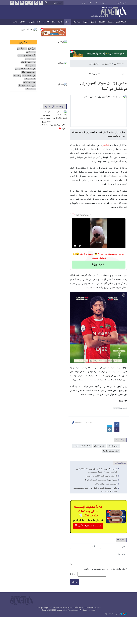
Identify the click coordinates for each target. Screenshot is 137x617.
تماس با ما (103, 3)
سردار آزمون (114, 446)
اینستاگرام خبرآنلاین (31, 3)
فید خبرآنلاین (41, 3)
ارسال (74, 582)
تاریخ (60, 22)
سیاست (110, 22)
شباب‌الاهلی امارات (82, 446)
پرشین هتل (30, 65)
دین (15, 22)
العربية (119, 3)
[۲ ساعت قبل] (59, 115)
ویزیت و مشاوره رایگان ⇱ (88, 526)
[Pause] (75, 246)
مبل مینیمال (30, 58)
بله (17, 3)
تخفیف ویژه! (98, 265)
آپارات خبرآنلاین (22, 3)
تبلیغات (90, 3)
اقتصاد (102, 22)
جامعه (85, 22)
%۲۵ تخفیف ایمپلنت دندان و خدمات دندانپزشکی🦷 (88, 511)
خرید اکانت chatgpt (26, 85)
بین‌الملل (76, 22)
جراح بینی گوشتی (28, 62)
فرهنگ (93, 22)
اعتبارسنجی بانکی (28, 72)
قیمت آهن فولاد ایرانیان (25, 68)
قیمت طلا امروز (28, 75)
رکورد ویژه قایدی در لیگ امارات (106, 484)
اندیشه (22, 22)
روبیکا (12, 3)
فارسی (124, 3)
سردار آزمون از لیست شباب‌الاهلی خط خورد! (101, 480)
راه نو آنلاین (22, 48)
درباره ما (96, 3)
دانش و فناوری (49, 22)
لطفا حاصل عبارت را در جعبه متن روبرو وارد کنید (105, 569)
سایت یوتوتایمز (29, 82)
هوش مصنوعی (34, 22)
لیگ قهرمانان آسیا (111, 451)
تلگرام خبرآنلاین (36, 3)
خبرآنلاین (108, 12)
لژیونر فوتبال (99, 446)
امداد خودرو (30, 89)
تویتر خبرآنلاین (27, 3)
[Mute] (80, 246)
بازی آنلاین (30, 52)
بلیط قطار (17, 75)
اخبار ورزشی (107, 63)
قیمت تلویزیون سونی (26, 55)
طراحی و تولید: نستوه (113, 614)
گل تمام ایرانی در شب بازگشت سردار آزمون (101, 476)
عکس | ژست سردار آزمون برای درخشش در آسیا (103, 86)
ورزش (67, 22)
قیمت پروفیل (29, 79)
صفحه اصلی (121, 22)
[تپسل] (72, 51)
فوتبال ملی (94, 63)
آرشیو (83, 3)
